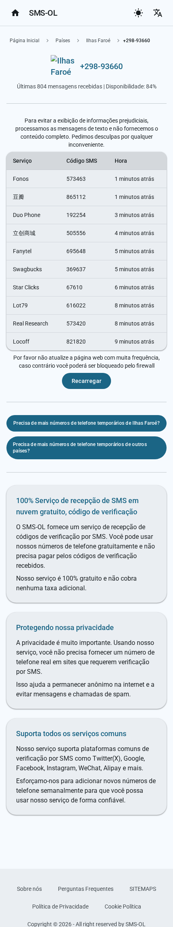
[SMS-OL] (15, 13)
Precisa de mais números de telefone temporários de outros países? (80, 448)
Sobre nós (29, 889)
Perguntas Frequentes (85, 889)
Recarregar (87, 381)
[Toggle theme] (138, 13)
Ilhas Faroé (98, 40)
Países (63, 40)
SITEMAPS (143, 889)
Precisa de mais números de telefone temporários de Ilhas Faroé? (86, 423)
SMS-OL (43, 13)
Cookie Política (123, 906)
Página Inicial (24, 40)
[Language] (158, 13)
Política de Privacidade (60, 906)
